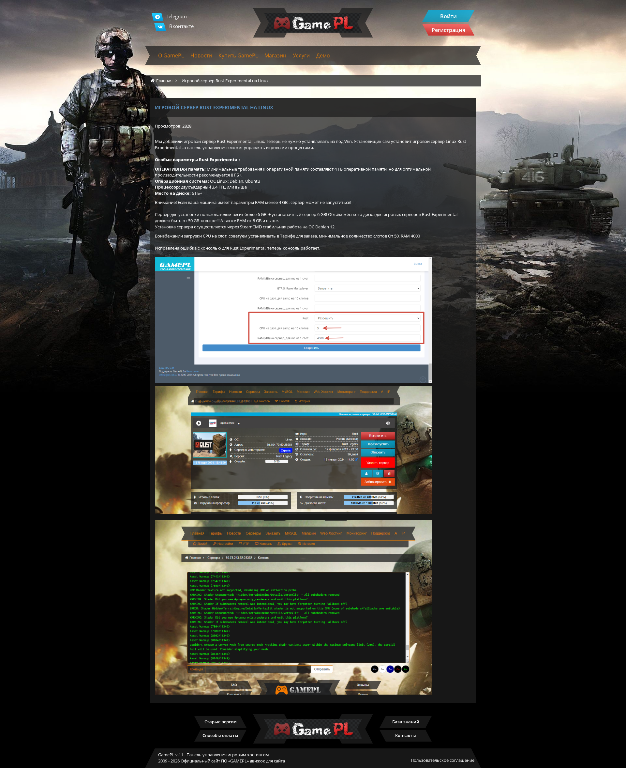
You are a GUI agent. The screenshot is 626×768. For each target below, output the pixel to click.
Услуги (301, 55)
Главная (164, 81)
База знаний (405, 722)
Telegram (177, 16)
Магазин (275, 55)
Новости (201, 55)
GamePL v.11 (170, 755)
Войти (448, 16)
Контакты (405, 735)
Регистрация (448, 30)
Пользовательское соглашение (442, 760)
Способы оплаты (220, 735)
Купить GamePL (238, 55)
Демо (323, 55)
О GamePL (171, 55)
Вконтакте (181, 26)
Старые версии (220, 722)
